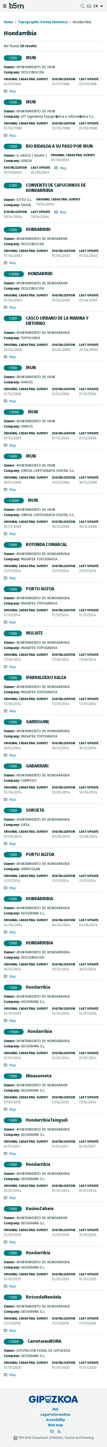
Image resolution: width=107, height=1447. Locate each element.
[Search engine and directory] (83, 6)
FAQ (55, 1409)
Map (12, 91)
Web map (55, 1425)
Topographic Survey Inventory (43, 22)
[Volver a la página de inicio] (16, 7)
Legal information (55, 1415)
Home (8, 22)
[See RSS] (58, 1432)
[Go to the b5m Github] (52, 1432)
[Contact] (89, 6)
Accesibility (55, 1420)
